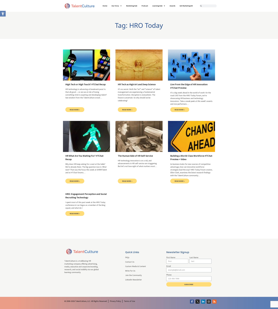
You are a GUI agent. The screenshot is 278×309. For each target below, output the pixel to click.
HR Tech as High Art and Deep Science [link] (137, 84)
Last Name (193, 257)
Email (168, 266)
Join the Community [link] (133, 275)
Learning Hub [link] (157, 6)
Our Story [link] (115, 6)
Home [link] (105, 6)
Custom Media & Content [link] (135, 266)
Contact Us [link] (129, 262)
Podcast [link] (145, 6)
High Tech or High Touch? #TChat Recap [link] (85, 84)
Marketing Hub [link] (131, 6)
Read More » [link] (75, 110)
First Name (170, 257)
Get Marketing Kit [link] (186, 6)
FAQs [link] (127, 257)
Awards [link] (172, 6)
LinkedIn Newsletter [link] (133, 279)
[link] (3, 13)
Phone (168, 275)
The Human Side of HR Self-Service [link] (135, 155)
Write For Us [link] (130, 270)
